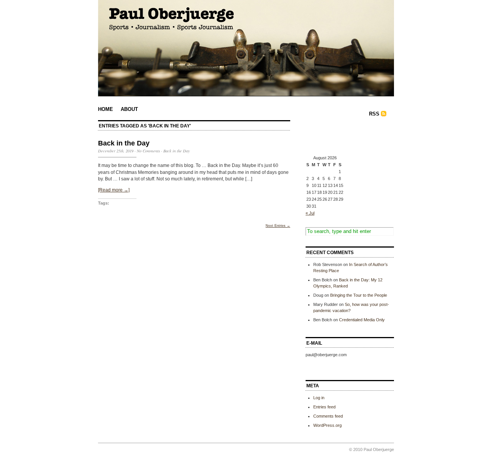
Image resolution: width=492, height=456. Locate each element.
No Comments (148, 151)
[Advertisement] (344, 137)
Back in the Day (124, 143)
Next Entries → (278, 226)
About (129, 109)
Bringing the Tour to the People (358, 295)
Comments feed (328, 416)
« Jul (310, 213)
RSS (374, 114)
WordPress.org (327, 425)
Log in (318, 397)
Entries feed (324, 407)
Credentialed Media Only (362, 319)
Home (105, 109)
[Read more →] (114, 190)
